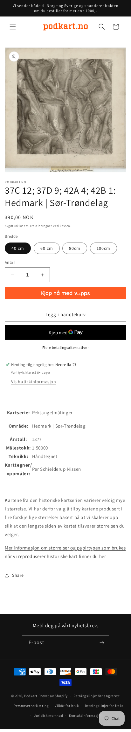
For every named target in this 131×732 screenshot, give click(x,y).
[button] (13, 27)
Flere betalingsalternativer (65, 347)
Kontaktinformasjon (86, 715)
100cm (103, 248)
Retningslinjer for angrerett (96, 696)
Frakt (34, 226)
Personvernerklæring (31, 705)
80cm (74, 248)
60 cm (46, 248)
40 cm (17, 248)
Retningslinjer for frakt (104, 705)
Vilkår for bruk (67, 705)
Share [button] (18, 575)
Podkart (31, 696)
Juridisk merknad (48, 715)
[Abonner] (102, 642)
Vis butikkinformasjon (33, 381)
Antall (10, 262)
